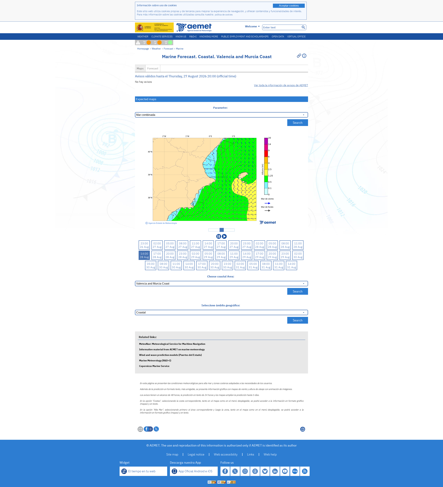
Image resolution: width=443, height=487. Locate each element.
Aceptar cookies (289, 5)
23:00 (144, 243)
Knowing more (209, 36)
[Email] (140, 431)
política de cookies (224, 14)
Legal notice (196, 454)
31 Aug (240, 267)
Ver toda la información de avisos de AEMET (281, 85)
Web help (270, 454)
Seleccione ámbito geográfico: (220, 305)
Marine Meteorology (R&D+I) (155, 360)
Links (250, 454)
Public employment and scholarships (245, 36)
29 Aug (195, 257)
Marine (179, 48)
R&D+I (192, 36)
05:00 (170, 243)
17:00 (221, 243)
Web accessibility (226, 454)
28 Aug (259, 247)
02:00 (157, 243)
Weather (142, 36)
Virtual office (296, 36)
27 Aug (157, 247)
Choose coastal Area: (220, 276)
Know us (181, 36)
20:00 (234, 243)
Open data (278, 36)
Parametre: (220, 107)
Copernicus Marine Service (154, 366)
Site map (172, 454)
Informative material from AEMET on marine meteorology (172, 349)
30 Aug (297, 257)
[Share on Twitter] (156, 429)
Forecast (168, 48)
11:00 (195, 243)
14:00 (208, 243)
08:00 (183, 243)
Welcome (251, 26)
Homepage (143, 48)
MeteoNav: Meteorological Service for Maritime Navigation (172, 343)
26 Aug (144, 247)
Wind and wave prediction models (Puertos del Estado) (170, 355)
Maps (140, 68)
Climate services (162, 36)
